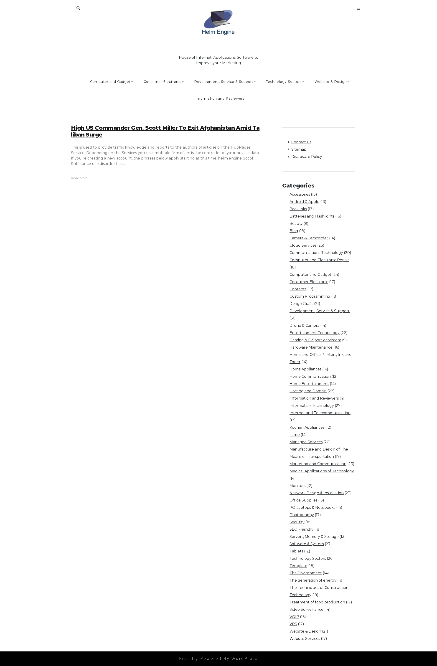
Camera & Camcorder (309, 238)
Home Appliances (305, 369)
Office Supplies (303, 500)
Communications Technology (316, 253)
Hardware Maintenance (311, 347)
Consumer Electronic (162, 81)
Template (298, 566)
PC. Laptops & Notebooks (312, 507)
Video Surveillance (306, 609)
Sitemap (298, 149)
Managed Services (306, 442)
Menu (358, 7)
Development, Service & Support (223, 81)
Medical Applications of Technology (322, 471)
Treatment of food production (317, 602)
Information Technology (312, 405)
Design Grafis (301, 303)
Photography (302, 515)
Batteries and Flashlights (312, 216)
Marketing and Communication (318, 464)
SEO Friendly (301, 529)
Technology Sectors (284, 81)
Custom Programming (310, 296)
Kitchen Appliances (307, 427)
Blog (294, 231)
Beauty (296, 223)
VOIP (294, 617)
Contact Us (301, 142)
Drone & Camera (304, 325)
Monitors (297, 486)
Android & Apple (304, 202)
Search (78, 7)
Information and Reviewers (220, 98)
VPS (293, 624)
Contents (298, 289)
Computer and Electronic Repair (319, 260)
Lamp (295, 435)
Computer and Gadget (110, 81)
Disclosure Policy (306, 156)
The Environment (306, 573)
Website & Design (331, 81)
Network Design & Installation (317, 493)
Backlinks (298, 209)
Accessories (300, 194)
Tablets (296, 551)
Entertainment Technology (315, 333)
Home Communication (310, 376)
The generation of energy (313, 580)
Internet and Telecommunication (320, 413)
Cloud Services (303, 245)
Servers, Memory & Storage (314, 536)
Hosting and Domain (308, 391)
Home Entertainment (309, 384)
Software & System (307, 544)
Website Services (305, 638)
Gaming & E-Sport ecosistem (315, 340)
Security (297, 522)
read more (79, 178)
